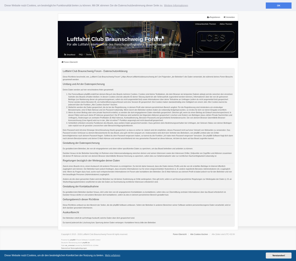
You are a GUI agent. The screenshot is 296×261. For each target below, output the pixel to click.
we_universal (69, 245)
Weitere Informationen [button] (176, 5)
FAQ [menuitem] (80, 54)
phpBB (72, 240)
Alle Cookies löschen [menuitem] (199, 234)
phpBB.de (86, 242)
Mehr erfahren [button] (112, 255)
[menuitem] (69, 54)
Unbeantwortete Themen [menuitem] (205, 24)
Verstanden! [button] (278, 255)
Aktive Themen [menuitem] (226, 24)
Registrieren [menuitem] (215, 17)
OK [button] (278, 5)
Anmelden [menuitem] (230, 17)
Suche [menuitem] (89, 54)
